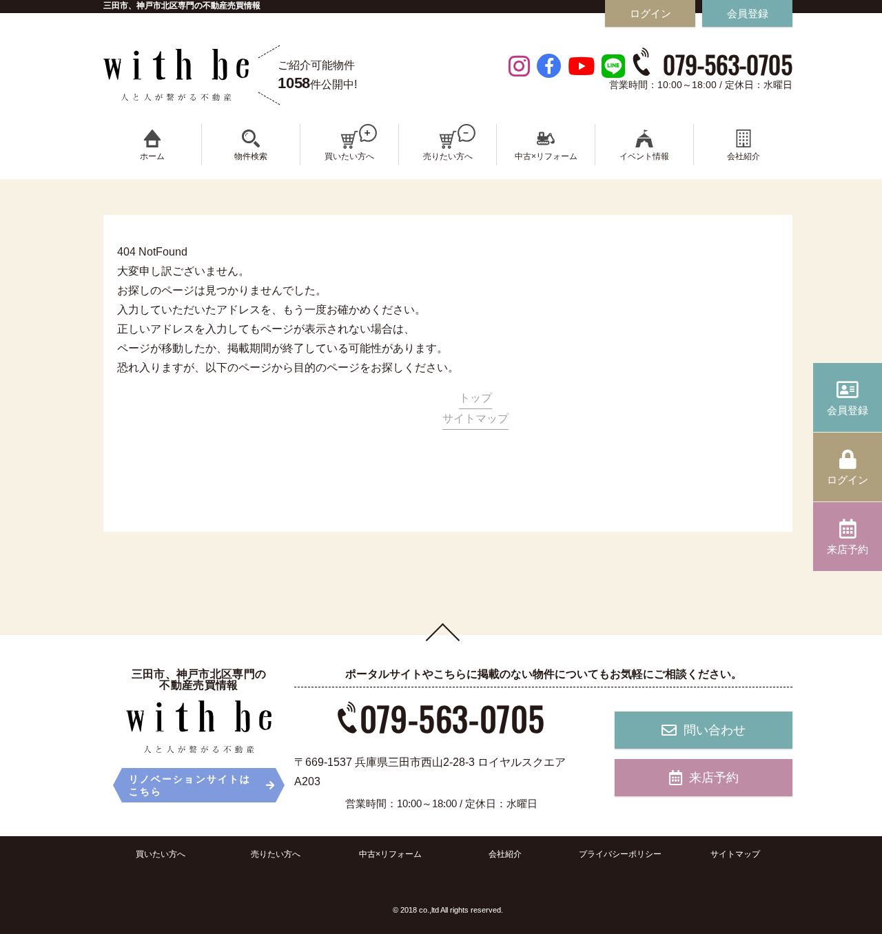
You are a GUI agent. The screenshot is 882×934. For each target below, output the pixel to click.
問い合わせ (715, 730)
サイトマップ (475, 418)
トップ (475, 398)
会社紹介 (505, 854)
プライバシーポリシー (620, 854)
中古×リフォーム (390, 854)
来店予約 (714, 778)
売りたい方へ (275, 854)
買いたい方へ (160, 854)
